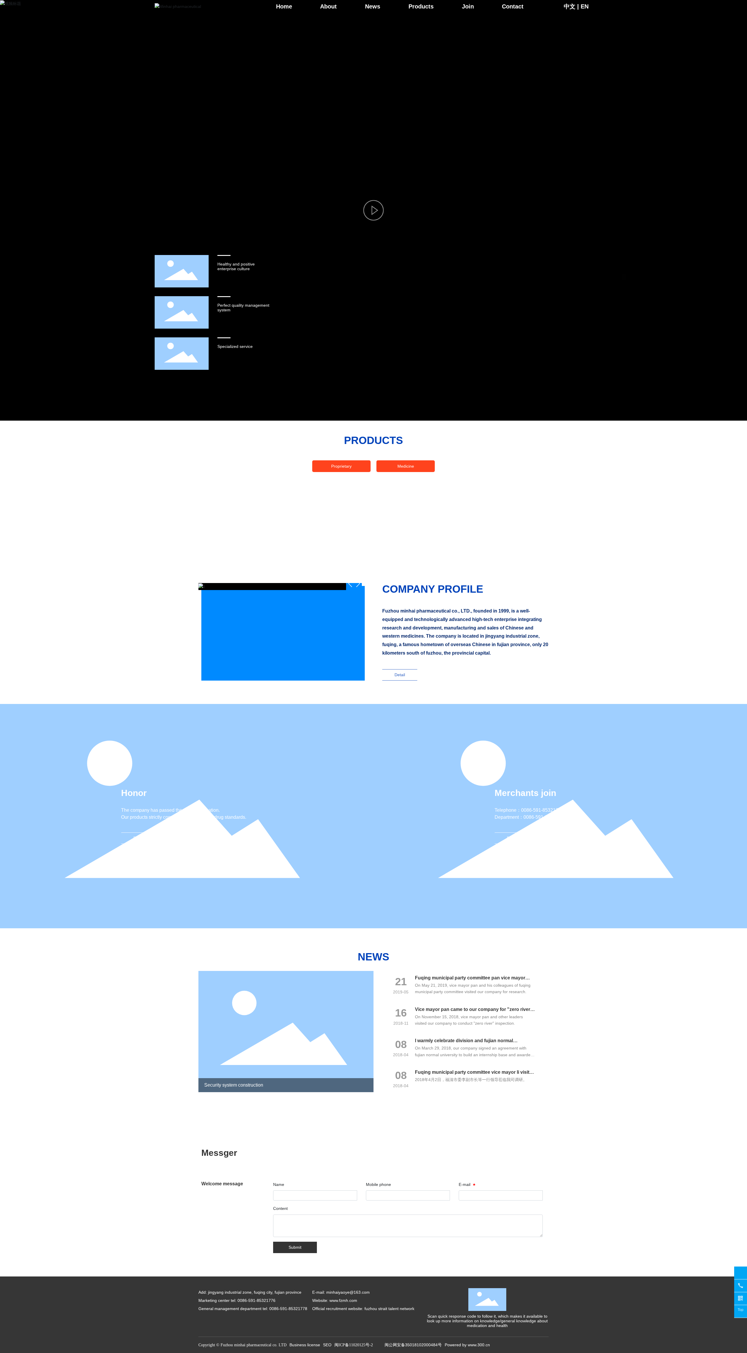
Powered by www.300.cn (467, 1344)
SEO (327, 1344)
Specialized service (235, 346)
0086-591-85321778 (544, 817)
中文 (569, 6)
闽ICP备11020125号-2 (353, 1345)
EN (585, 6)
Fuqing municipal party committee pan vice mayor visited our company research (470, 980)
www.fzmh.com (343, 1300)
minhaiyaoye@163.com (348, 1292)
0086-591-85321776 (542, 810)
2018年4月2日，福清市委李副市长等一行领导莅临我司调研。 (471, 1079)
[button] (358, 583)
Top (740, 1310)
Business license (304, 1344)
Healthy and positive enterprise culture (236, 266)
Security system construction (233, 1085)
